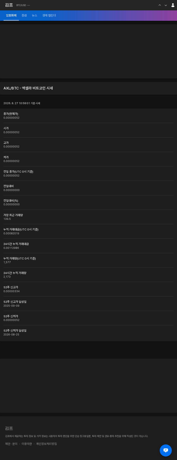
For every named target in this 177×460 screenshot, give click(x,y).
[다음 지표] (166, 5)
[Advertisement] (88, 51)
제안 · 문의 (11, 443)
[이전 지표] (160, 5)
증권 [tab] (24, 15)
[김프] (9, 5)
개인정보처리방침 (46, 443)
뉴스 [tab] (34, 15)
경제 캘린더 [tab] (49, 15)
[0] (166, 450)
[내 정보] (173, 5)
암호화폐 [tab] (11, 15)
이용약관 (27, 443)
